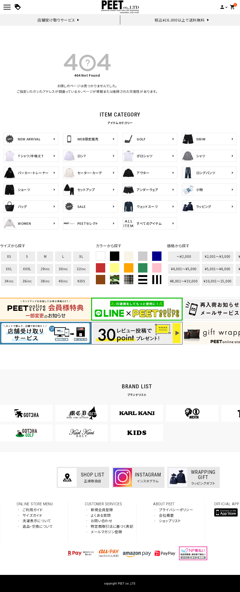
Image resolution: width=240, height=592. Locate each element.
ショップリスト (170, 520)
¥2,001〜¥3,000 (217, 256)
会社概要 (166, 515)
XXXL (27, 268)
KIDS (81, 281)
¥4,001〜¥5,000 (184, 268)
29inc (45, 268)
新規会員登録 (102, 509)
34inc (9, 281)
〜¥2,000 (184, 256)
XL (81, 256)
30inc (63, 268)
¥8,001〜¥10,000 (184, 281)
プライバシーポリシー (176, 509)
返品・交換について (37, 526)
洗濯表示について (36, 520)
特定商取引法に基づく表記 (112, 526)
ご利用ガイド (32, 509)
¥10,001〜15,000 (218, 281)
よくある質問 (101, 515)
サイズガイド (32, 515)
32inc (81, 268)
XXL (9, 268)
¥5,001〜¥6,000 (217, 268)
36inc (27, 281)
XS (9, 256)
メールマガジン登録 (106, 531)
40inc (63, 281)
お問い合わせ (101, 520)
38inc (45, 281)
